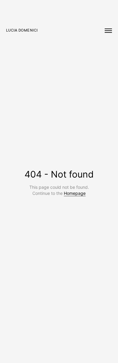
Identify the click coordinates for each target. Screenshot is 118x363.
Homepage (75, 193)
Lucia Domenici (22, 31)
